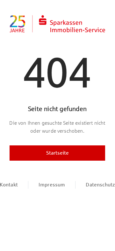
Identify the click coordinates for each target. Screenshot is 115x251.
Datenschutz (100, 184)
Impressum (52, 184)
